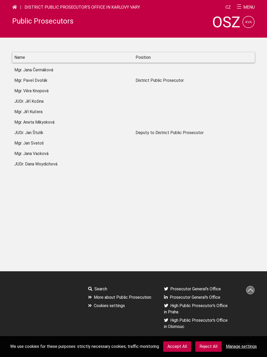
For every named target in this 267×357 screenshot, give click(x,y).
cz (228, 7)
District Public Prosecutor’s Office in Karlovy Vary (82, 7)
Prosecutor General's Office (195, 288)
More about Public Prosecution (122, 297)
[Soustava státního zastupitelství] (14, 7)
